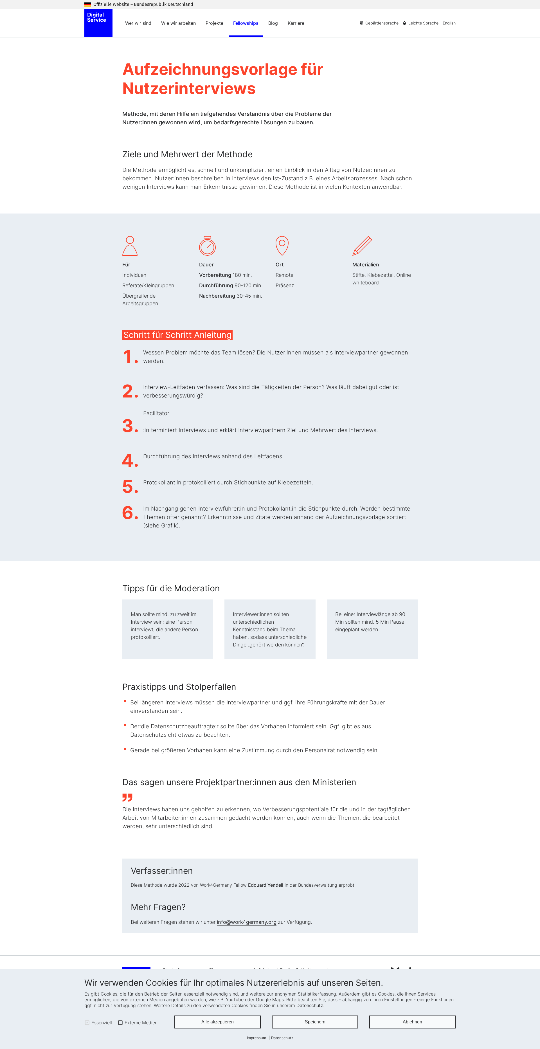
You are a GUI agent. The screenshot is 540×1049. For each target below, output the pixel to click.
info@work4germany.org (246, 922)
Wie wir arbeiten (178, 23)
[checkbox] (87, 1022)
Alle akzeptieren (217, 1021)
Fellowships (245, 23)
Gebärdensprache (382, 23)
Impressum (256, 1038)
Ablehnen (412, 1021)
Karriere (296, 23)
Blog (273, 23)
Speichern (315, 1021)
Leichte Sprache (423, 23)
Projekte (214, 23)
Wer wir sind (138, 23)
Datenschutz (309, 1005)
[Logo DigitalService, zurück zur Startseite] (98, 23)
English (449, 23)
